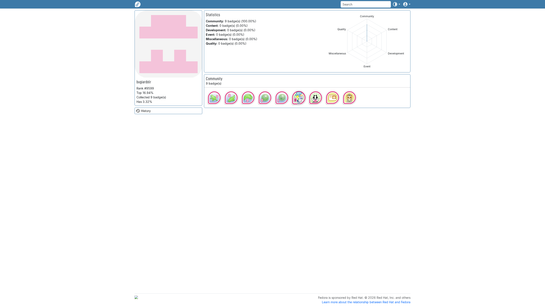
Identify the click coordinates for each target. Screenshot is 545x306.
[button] (396, 4)
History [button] (146, 111)
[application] (367, 41)
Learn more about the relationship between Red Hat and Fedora (366, 302)
